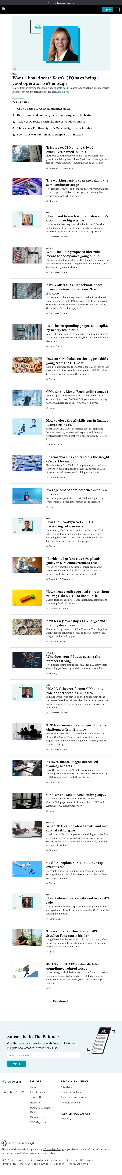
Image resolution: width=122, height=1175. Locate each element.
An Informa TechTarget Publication (61, 3)
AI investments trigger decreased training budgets (72, 763)
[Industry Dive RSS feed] (23, 1092)
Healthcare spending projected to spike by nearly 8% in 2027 (77, 327)
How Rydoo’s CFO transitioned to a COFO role (77, 900)
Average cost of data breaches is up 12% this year (76, 492)
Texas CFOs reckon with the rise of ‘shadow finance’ (51, 121)
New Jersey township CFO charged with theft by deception (77, 623)
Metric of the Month (58, 608)
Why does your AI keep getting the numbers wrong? (73, 658)
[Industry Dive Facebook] (11, 1092)
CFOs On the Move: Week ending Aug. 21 (43, 108)
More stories (59, 1001)
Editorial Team (37, 1092)
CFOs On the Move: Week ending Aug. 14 (77, 391)
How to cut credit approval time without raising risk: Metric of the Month (77, 593)
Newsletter (35, 1102)
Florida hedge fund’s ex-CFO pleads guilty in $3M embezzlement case (73, 560)
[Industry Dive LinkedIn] (4, 1092)
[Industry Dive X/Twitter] (17, 1092)
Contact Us (36, 1097)
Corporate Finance (58, 236)
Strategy (53, 201)
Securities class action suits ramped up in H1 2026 (50, 134)
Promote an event (70, 1102)
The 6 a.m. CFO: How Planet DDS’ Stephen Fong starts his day (72, 933)
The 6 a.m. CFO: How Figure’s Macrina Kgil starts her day (54, 128)
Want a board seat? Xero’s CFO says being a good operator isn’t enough (56, 80)
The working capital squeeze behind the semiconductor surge (77, 182)
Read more (64, 91)
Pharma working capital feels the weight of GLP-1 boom (77, 459)
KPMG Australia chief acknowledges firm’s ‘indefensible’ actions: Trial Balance (74, 289)
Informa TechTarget (53, 1149)
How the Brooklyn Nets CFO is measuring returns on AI (69, 524)
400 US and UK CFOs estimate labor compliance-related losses (73, 966)
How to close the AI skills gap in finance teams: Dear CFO (77, 422)
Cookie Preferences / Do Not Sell (71, 1163)
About (33, 1086)
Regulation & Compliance (61, 168)
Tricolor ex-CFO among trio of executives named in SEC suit (69, 149)
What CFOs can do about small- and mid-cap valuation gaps (77, 828)
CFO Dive (66, 1119)
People (52, 379)
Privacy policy (9, 1163)
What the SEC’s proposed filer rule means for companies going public (73, 253)
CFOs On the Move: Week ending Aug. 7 (76, 794)
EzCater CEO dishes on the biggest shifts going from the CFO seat (77, 360)
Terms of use (25, 1163)
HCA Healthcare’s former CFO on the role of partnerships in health (74, 690)
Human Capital (56, 346)
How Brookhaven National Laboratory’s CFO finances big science (77, 218)
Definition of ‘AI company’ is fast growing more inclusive (54, 115)
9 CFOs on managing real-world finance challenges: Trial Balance (76, 727)
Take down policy (43, 1163)
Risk (51, 507)
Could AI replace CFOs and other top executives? (74, 864)
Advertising (66, 1086)
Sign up (107, 9)
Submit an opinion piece (73, 1097)
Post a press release (71, 1092)
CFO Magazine (38, 1122)
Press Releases (38, 1117)
